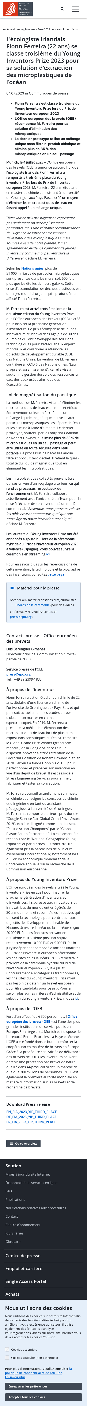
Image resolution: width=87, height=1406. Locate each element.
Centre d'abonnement (23, 1224)
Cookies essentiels (24, 1349)
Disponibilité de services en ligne (31, 1182)
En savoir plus (15, 1377)
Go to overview (26, 1143)
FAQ (8, 1191)
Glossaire (12, 1241)
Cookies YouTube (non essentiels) (34, 1358)
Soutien (13, 1166)
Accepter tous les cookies (26, 1397)
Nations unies (32, 268)
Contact (11, 1216)
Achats (12, 1294)
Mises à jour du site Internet (27, 1174)
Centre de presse (23, 1255)
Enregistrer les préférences (27, 1386)
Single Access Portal (25, 1281)
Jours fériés (14, 1233)
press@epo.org (21, 617)
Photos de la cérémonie (32, 605)
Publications (15, 1199)
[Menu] (75, 9)
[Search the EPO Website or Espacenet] (62, 9)
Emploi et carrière (23, 1268)
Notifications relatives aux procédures (35, 1208)
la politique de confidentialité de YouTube (38, 1371)
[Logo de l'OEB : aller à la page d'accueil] (19, 9)
